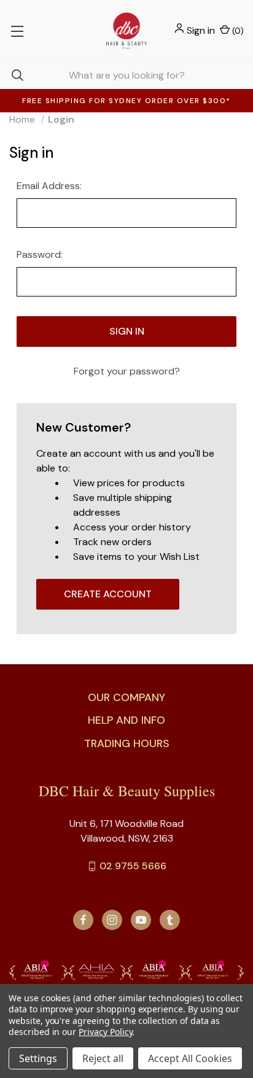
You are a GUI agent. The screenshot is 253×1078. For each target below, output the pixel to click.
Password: (40, 254)
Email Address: (49, 185)
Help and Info (126, 720)
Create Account (108, 593)
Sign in (201, 30)
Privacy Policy (105, 1031)
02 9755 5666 (132, 865)
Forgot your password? (127, 371)
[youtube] (141, 920)
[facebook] (83, 920)
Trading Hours (126, 743)
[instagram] (112, 920)
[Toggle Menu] (17, 30)
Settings (38, 1058)
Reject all (102, 1058)
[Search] (11, 75)
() (237, 30)
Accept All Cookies (190, 1058)
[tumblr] (170, 920)
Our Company (126, 697)
